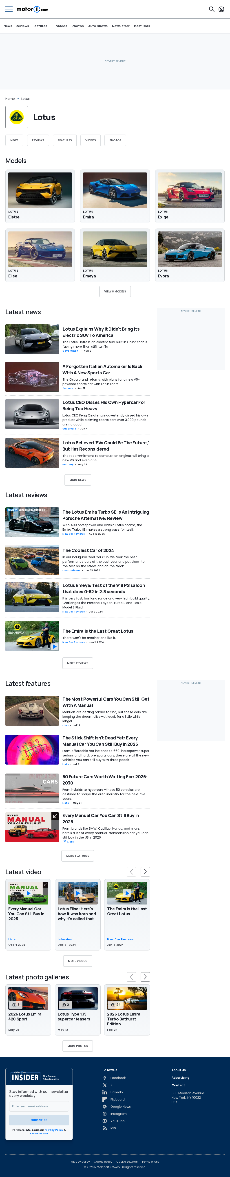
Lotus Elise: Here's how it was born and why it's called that (77, 913)
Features (40, 26)
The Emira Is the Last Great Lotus (97, 631)
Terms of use (150, 1162)
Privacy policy (80, 1162)
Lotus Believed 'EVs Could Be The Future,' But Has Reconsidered (105, 446)
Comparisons (71, 570)
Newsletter (121, 26)
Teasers (67, 388)
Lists (65, 725)
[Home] (32, 9)
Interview (65, 939)
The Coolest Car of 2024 (88, 550)
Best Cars (142, 26)
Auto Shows (98, 26)
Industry (68, 464)
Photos (78, 26)
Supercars (69, 428)
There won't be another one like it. (89, 638)
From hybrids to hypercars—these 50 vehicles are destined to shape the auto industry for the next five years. (103, 794)
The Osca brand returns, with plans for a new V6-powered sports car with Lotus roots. (101, 381)
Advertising (180, 1077)
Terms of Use (39, 1133)
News (8, 26)
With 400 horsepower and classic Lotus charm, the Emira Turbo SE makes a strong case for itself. (102, 527)
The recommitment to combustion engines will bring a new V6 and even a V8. (105, 457)
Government (71, 351)
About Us (179, 1070)
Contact (178, 1085)
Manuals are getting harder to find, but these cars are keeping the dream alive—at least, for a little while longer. (104, 716)
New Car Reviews (73, 534)
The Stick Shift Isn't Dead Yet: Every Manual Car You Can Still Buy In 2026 (100, 741)
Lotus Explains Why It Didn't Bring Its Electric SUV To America (100, 332)
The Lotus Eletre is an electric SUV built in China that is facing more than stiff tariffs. (104, 344)
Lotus (25, 98)
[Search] (212, 9)
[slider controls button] (131, 871)
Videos (61, 26)
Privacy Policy (54, 1130)
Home (10, 98)
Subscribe (39, 1120)
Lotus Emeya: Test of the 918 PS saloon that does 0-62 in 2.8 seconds (103, 588)
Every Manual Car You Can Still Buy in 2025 (26, 913)
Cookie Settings (127, 1162)
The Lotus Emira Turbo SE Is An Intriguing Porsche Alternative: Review (105, 515)
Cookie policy (103, 1162)
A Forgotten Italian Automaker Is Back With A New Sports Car (102, 369)
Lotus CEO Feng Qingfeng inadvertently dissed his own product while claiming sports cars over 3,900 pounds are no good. (105, 420)
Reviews (22, 26)
